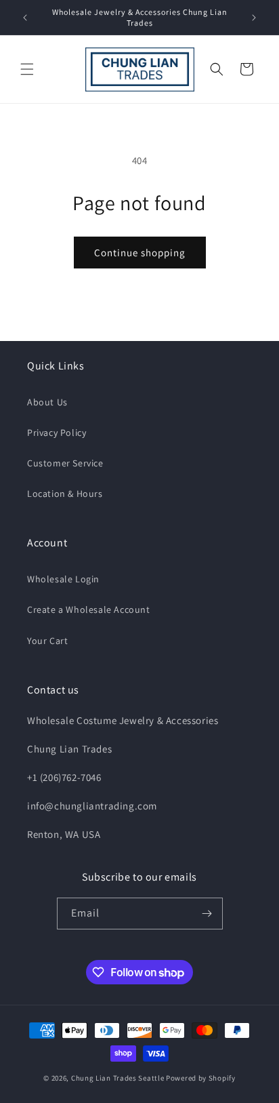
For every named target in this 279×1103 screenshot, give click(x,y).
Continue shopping (140, 252)
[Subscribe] (207, 913)
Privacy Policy (56, 432)
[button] (27, 69)
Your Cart (47, 641)
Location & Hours (65, 493)
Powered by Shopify (201, 1078)
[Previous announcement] (25, 18)
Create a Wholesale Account (88, 609)
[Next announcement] (254, 18)
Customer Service (65, 463)
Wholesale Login (63, 579)
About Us (47, 402)
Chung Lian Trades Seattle (118, 1078)
